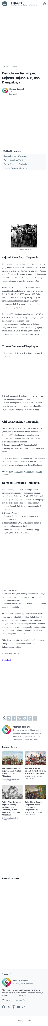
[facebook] (9, 718)
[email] (35, 718)
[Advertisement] (24, 37)
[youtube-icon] (18, 1007)
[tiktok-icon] (23, 1007)
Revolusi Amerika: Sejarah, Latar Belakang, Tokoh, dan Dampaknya (35, 770)
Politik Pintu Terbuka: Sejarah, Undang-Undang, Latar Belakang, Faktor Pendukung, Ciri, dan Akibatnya (11, 808)
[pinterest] (30, 718)
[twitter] (14, 718)
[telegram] (24, 718)
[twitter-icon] (8, 1007)
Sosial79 (16, 3)
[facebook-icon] (3, 1007)
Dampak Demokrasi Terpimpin (16, 168)
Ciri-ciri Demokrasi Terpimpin (15, 164)
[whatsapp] (19, 718)
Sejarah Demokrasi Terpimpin (15, 156)
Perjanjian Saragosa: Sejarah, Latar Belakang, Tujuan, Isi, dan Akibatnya (12, 772)
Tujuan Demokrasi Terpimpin (15, 160)
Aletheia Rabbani (20, 981)
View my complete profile (14, 1000)
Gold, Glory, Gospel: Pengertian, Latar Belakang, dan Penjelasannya (33, 806)
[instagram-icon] (13, 1007)
